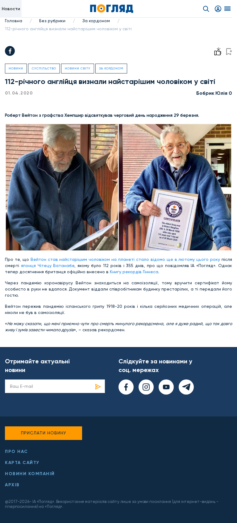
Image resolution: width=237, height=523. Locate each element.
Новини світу (77, 68)
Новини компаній (30, 473)
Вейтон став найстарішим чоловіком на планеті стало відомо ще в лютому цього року (125, 259)
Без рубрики (52, 20)
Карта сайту (22, 462)
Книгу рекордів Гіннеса (134, 271)
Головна (13, 20)
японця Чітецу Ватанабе (48, 265)
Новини (16, 68)
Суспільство (44, 68)
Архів (12, 484)
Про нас (16, 451)
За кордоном (96, 20)
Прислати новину (43, 432)
